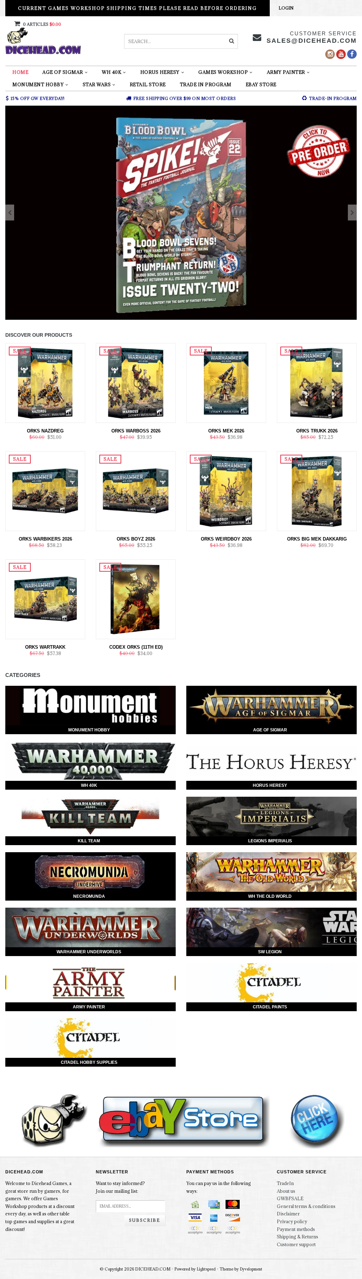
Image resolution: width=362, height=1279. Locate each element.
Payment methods (296, 1229)
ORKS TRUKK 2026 (317, 431)
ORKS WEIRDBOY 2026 (226, 539)
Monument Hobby (38, 84)
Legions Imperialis (270, 840)
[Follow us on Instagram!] (330, 54)
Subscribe (144, 1220)
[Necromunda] (90, 872)
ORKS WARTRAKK (45, 647)
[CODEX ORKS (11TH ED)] (135, 598)
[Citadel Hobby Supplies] (90, 1038)
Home (20, 72)
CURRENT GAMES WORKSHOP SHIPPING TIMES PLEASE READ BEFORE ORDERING (137, 8)
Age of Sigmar (62, 72)
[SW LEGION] (271, 927)
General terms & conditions (306, 1206)
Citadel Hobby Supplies (89, 1062)
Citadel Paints (270, 1006)
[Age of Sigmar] (271, 705)
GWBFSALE (290, 1198)
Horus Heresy (160, 72)
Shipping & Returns (297, 1236)
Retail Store (148, 84)
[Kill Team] (90, 816)
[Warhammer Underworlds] (90, 927)
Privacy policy (292, 1221)
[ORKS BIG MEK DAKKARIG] (316, 490)
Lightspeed (206, 1269)
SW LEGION (270, 951)
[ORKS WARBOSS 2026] (135, 382)
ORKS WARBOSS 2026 (135, 431)
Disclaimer (288, 1213)
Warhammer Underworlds (89, 951)
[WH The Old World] (271, 872)
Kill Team (89, 840)
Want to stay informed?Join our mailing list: (120, 1187)
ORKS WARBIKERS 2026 (45, 539)
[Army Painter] (90, 983)
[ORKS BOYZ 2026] (135, 490)
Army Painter (286, 72)
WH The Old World (270, 896)
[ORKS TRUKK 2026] (316, 382)
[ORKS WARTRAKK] (45, 598)
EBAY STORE (261, 84)
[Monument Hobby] (90, 705)
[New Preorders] (181, 213)
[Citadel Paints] (271, 983)
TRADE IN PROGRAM (206, 84)
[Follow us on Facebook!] (352, 54)
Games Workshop (223, 72)
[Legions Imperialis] (271, 816)
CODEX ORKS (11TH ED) (136, 647)
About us (286, 1191)
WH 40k (111, 72)
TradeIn (285, 1183)
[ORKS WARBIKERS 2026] (45, 490)
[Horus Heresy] (271, 761)
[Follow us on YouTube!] (341, 54)
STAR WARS (97, 84)
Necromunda (89, 896)
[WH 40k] (90, 761)
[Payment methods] (195, 1204)
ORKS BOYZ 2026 (136, 539)
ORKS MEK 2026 (226, 431)
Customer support (296, 1244)
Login (286, 8)
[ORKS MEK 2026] (226, 382)
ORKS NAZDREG (45, 431)
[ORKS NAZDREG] (45, 382)
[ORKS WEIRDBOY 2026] (226, 490)
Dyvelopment (251, 1269)
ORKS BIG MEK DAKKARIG (317, 539)
